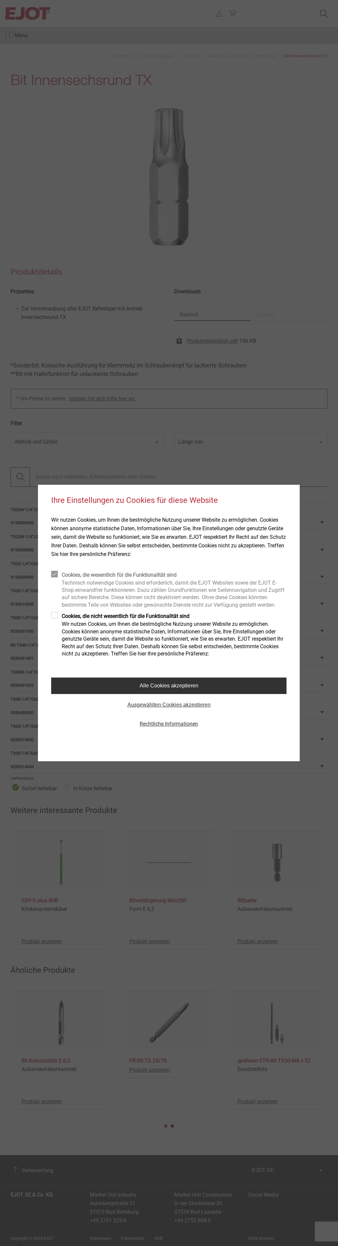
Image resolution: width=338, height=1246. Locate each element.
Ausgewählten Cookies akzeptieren (169, 705)
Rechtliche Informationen (169, 724)
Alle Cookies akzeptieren (169, 685)
